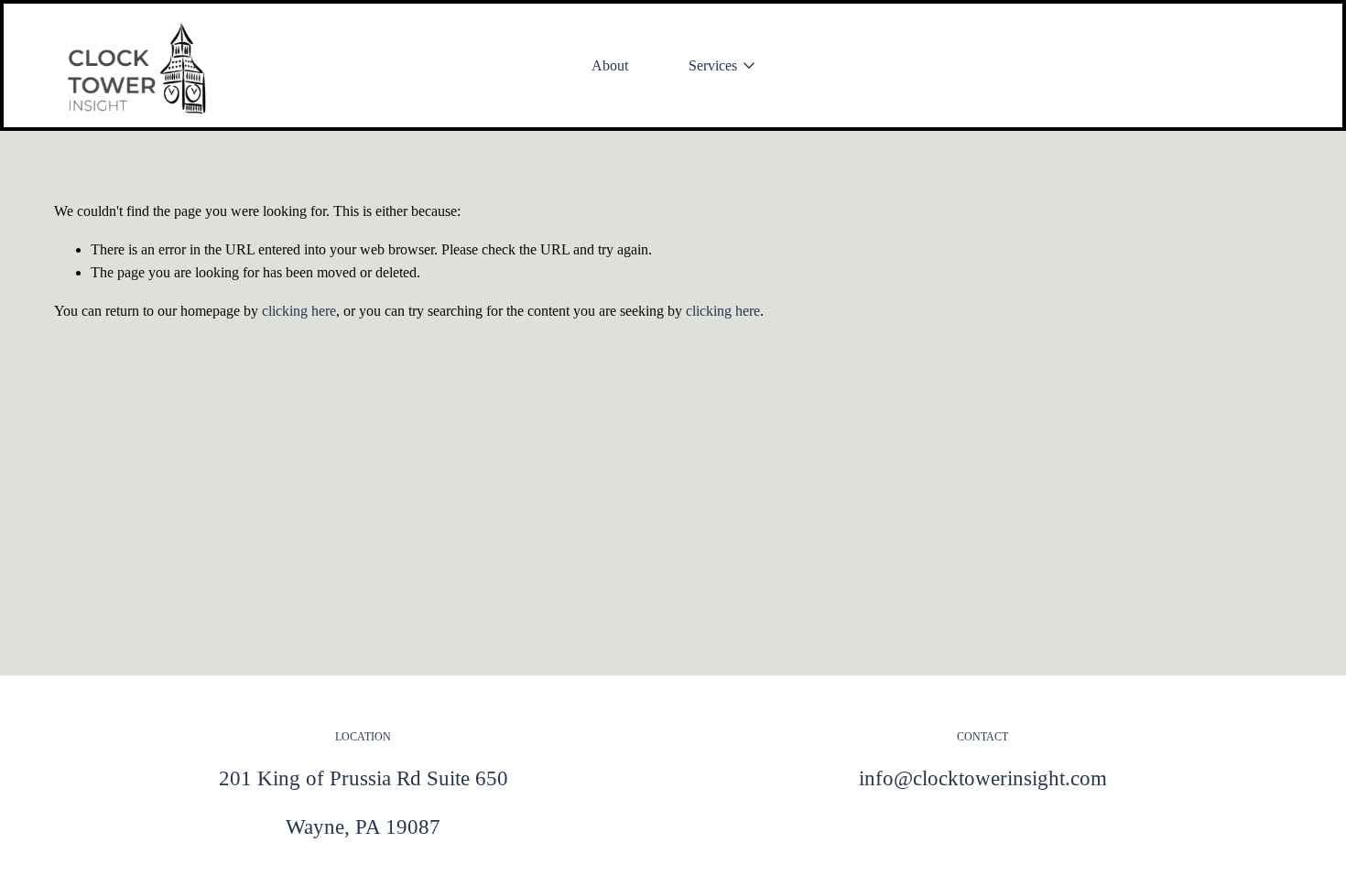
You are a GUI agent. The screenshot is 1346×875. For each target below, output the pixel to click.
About (610, 65)
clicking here (299, 311)
